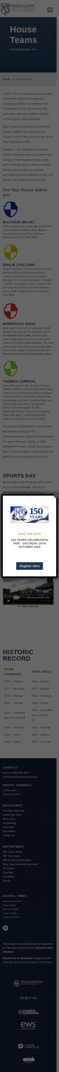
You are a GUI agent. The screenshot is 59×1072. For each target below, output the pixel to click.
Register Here (30, 566)
